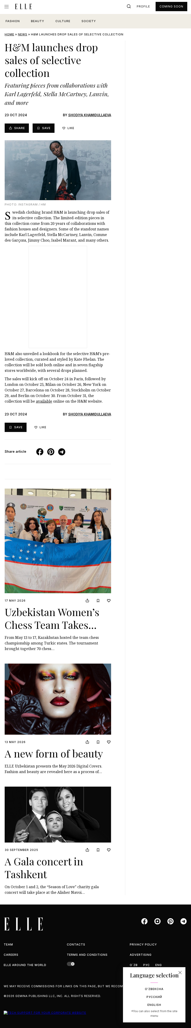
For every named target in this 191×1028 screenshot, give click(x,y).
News (22, 34)
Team (8, 944)
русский (154, 997)
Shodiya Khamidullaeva (89, 115)
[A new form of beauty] (58, 699)
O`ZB (134, 965)
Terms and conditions (87, 954)
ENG (158, 965)
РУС (146, 965)
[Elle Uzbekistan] (23, 6)
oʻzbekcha (154, 989)
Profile (143, 6)
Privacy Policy (143, 944)
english (154, 1005)
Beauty (37, 21)
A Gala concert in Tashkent (44, 867)
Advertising (141, 954)
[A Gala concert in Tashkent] (58, 815)
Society (89, 21)
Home (9, 34)
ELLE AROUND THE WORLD (25, 965)
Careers (11, 954)
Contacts (76, 944)
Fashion (13, 21)
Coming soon (171, 6)
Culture (62, 21)
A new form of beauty (54, 753)
